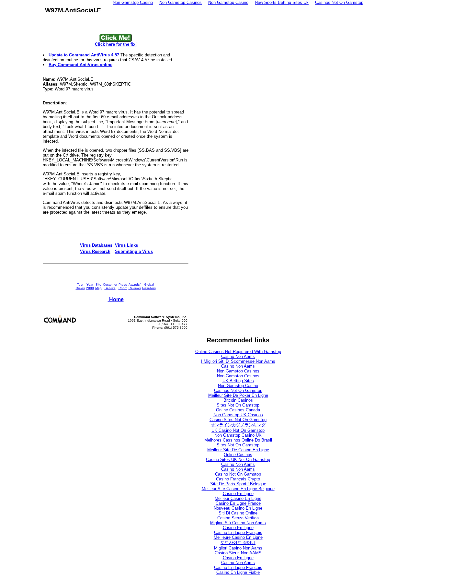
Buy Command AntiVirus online (80, 64)
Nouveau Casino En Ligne (238, 508)
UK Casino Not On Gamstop (238, 430)
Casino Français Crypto (238, 479)
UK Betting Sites (238, 380)
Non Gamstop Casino (238, 385)
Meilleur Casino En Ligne (238, 498)
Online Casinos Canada (238, 410)
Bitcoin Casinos (238, 400)
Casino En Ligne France (238, 503)
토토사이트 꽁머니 (238, 542)
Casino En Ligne (238, 493)
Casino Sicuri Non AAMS (238, 552)
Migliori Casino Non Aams (238, 548)
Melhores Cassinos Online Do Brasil (238, 440)
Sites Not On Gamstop (238, 405)
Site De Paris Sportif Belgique (238, 483)
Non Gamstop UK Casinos (238, 414)
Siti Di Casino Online (238, 513)
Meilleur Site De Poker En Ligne (238, 395)
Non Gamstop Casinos (238, 371)
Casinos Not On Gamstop (238, 390)
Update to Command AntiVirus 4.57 (84, 55)
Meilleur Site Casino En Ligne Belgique (238, 488)
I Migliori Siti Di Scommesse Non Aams (238, 361)
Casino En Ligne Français (238, 532)
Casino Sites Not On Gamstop (238, 419)
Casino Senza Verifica (238, 517)
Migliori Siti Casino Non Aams (238, 522)
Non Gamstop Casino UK (238, 435)
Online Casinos (238, 454)
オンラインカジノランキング (238, 424)
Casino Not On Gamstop (238, 474)
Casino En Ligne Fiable (238, 572)
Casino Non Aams (238, 356)
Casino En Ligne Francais (238, 567)
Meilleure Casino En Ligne (238, 537)
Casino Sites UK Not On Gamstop (238, 459)
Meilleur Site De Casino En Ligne (238, 449)
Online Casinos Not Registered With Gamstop (238, 351)
